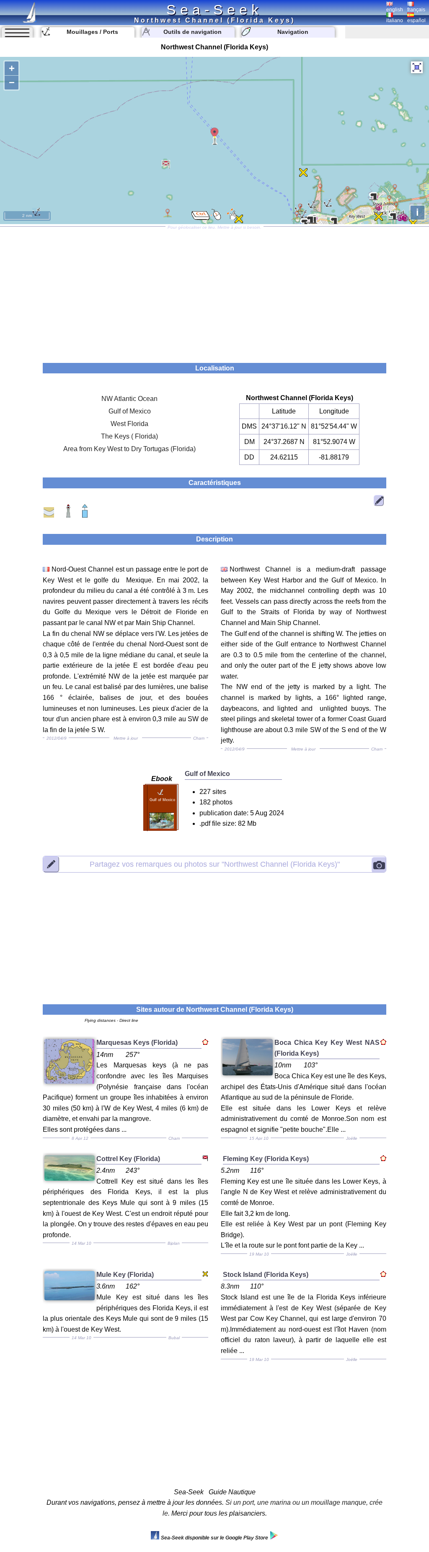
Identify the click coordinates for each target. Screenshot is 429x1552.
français (416, 10)
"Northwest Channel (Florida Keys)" (215, 864)
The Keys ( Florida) (129, 436)
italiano (394, 20)
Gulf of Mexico (130, 411)
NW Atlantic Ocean (129, 398)
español (416, 20)
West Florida (129, 423)
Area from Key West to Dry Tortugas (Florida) (129, 448)
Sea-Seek (214, 10)
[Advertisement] (214, 291)
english (394, 10)
